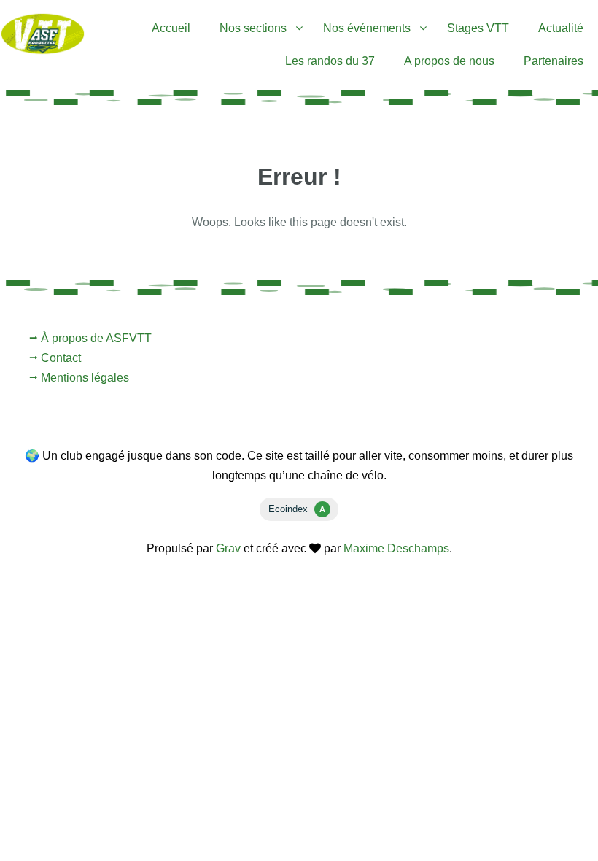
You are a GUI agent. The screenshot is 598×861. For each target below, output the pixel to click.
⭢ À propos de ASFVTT (90, 338)
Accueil (171, 28)
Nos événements (367, 28)
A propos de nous (449, 61)
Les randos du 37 (330, 61)
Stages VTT (478, 28)
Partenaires (553, 61)
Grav (228, 548)
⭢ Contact (55, 358)
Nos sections (253, 28)
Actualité (560, 28)
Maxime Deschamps (396, 548)
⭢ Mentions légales (79, 377)
